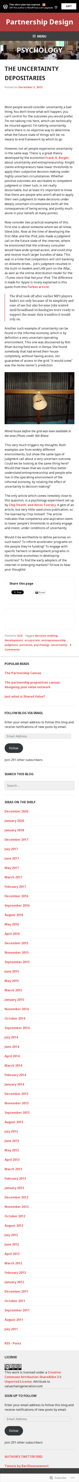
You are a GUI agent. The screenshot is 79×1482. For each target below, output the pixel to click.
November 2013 (17, 1103)
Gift (69, 6)
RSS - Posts (13, 1343)
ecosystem (32, 640)
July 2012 (11, 1235)
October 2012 (15, 1216)
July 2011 (11, 1329)
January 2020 (14, 821)
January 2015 (14, 999)
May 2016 (12, 924)
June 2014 (12, 1047)
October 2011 (15, 1301)
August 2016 (14, 915)
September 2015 (17, 962)
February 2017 (15, 887)
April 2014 (12, 1056)
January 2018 (14, 830)
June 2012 (12, 1244)
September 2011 (17, 1310)
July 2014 (11, 1037)
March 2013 (13, 1169)
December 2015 (16, 943)
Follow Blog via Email (24, 713)
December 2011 (16, 1291)
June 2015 (12, 971)
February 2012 (15, 1272)
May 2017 (12, 868)
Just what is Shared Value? (25, 696)
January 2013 (14, 1188)
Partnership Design (39, 22)
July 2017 (11, 849)
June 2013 (12, 1141)
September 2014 (17, 1028)
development (14, 640)
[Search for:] (39, 785)
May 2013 (12, 1150)
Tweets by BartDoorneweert (27, 1466)
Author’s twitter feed (23, 1457)
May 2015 (12, 981)
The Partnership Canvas (23, 673)
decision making (46, 635)
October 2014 (15, 1018)
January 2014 (14, 1084)
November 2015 (17, 952)
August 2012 (14, 1225)
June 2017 (12, 858)
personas (26, 645)
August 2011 (14, 1320)
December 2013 (16, 1094)
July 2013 (11, 1131)
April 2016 (12, 934)
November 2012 (17, 1207)
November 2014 (17, 1009)
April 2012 (12, 1254)
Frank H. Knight (57, 158)
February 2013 (15, 1178)
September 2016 (17, 905)
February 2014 (15, 1075)
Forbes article (38, 287)
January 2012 (14, 1282)
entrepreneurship (53, 640)
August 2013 (14, 1122)
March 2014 (13, 1065)
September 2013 (17, 1112)
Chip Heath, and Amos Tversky (32, 505)
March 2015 (13, 990)
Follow (13, 748)
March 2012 (13, 1263)
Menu (41, 36)
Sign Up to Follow (20, 1396)
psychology (41, 645)
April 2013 (12, 1160)
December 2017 (16, 839)
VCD (20, 635)
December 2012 (16, 1197)
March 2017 (13, 877)
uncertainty (59, 645)
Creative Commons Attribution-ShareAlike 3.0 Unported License (33, 1377)
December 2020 (16, 811)
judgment (11, 645)
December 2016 (16, 896)
